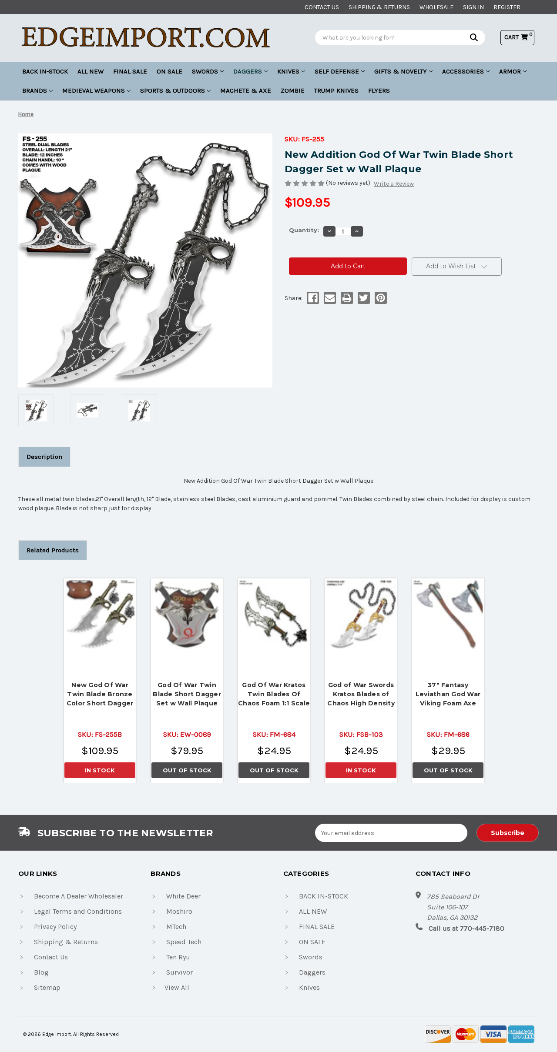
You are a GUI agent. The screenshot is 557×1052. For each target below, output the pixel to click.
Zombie (293, 90)
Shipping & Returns (379, 7)
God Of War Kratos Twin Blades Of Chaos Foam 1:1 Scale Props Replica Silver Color (274, 694)
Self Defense (337, 71)
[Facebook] (312, 298)
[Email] (329, 298)
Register (506, 7)
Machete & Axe (245, 90)
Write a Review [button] (394, 183)
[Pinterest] (380, 298)
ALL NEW (90, 71)
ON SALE (169, 71)
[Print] (346, 298)
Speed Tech (183, 942)
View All (176, 987)
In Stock (100, 770)
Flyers (379, 90)
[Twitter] (363, 298)
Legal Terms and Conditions (78, 911)
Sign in (473, 7)
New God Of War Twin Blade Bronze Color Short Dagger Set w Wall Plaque (100, 694)
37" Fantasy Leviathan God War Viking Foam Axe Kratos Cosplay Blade (448, 694)
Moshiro (179, 911)
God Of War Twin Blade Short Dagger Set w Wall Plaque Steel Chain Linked (187, 694)
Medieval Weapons (93, 90)
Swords (205, 71)
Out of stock (187, 614)
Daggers (247, 71)
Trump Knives (336, 90)
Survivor (179, 972)
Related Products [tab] (53, 550)
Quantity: (304, 230)
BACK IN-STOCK (45, 71)
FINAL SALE (130, 71)
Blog (41, 972)
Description (44, 457)
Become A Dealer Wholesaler (78, 896)
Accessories (463, 71)
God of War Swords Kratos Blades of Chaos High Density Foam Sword (361, 694)
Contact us (322, 7)
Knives (288, 71)
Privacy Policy (55, 926)
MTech (176, 926)
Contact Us (51, 957)
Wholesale (436, 7)
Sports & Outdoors (172, 90)
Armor (510, 71)
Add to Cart (100, 612)
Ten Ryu (178, 957)
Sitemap (47, 987)
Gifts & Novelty (400, 71)
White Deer (183, 896)
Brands (34, 90)
